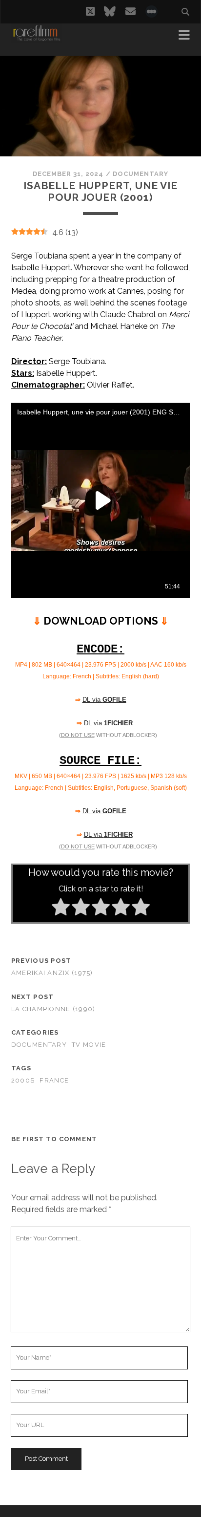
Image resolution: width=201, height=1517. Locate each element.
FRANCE (54, 1080)
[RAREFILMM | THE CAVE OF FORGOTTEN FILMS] (36, 38)
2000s (23, 1080)
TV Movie (89, 1044)
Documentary (140, 173)
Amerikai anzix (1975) (52, 972)
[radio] (61, 908)
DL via (104, 699)
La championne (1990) (53, 1009)
